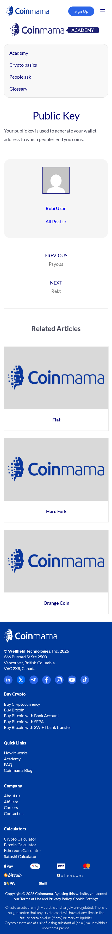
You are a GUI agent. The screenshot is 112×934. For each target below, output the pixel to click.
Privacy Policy (60, 899)
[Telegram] (33, 682)
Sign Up (81, 11)
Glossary (18, 89)
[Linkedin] (8, 682)
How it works (16, 752)
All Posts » (56, 221)
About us (12, 795)
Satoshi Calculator (20, 856)
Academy (18, 53)
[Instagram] (59, 682)
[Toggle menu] (102, 11)
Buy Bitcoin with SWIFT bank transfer (37, 727)
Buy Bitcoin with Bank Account (31, 715)
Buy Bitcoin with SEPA (24, 721)
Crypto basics (23, 65)
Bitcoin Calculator (20, 844)
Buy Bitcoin (14, 709)
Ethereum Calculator (22, 850)
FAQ (8, 764)
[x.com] (21, 682)
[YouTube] (72, 682)
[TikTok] (84, 682)
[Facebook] (46, 682)
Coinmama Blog (18, 770)
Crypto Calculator (20, 838)
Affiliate (11, 801)
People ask (20, 77)
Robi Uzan (56, 208)
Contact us (13, 813)
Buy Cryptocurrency (22, 704)
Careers (11, 807)
